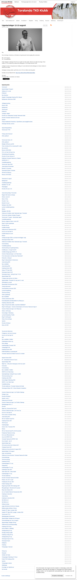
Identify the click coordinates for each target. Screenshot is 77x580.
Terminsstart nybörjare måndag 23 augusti (11, 215)
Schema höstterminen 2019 (8, 298)
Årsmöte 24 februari (6, 323)
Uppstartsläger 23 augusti (7, 89)
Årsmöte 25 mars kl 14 (7, 188)
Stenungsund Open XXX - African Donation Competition (14, 388)
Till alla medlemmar (6, 475)
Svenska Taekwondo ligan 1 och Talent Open (12, 253)
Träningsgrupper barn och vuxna (28, 1)
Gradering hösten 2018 (7, 349)
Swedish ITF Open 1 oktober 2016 (9, 510)
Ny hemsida (4, 569)
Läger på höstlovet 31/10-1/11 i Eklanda (10, 506)
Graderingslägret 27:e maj (7, 463)
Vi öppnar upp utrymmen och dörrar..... (10, 278)
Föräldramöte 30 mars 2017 (8, 481)
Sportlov (3, 119)
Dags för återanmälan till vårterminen (10, 260)
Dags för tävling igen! (6, 317)
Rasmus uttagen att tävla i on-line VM (10, 221)
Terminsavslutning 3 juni (7, 376)
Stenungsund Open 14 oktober (8, 170)
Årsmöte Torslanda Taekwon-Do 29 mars (11, 117)
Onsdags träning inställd (7, 532)
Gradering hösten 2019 (7, 268)
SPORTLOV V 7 (5, 160)
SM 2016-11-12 (5, 500)
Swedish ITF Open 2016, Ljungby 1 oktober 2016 (12, 512)
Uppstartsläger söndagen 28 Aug (9, 522)
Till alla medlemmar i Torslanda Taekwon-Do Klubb (13, 386)
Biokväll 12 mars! (5, 203)
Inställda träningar (6, 227)
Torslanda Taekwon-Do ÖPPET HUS (10, 439)
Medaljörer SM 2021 (6, 211)
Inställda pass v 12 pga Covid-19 (9, 249)
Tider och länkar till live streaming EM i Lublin (12, 146)
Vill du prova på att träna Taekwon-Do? (10, 445)
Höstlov (3, 209)
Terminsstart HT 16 (6, 514)
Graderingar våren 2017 (7, 469)
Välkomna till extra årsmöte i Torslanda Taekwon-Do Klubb (14, 455)
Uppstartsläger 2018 (6, 361)
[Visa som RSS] (51, 25)
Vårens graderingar (6, 294)
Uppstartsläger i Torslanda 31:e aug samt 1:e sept (13, 280)
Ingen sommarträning (6, 453)
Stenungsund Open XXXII (7, 239)
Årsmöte (4, 406)
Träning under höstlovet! (7, 133)
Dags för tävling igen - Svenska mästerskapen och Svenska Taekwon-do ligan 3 (19, 306)
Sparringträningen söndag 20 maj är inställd (11, 374)
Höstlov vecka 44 (5, 197)
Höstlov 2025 (5, 105)
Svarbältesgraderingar (6, 182)
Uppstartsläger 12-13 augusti (14, 25)
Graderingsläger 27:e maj (7, 467)
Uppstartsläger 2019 (6, 276)
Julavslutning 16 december (8, 166)
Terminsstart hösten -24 (7, 140)
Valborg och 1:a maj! (6, 91)
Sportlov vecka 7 (5, 398)
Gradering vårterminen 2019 (8, 302)
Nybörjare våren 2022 (6, 205)
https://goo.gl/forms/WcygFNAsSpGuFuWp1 (25, 72)
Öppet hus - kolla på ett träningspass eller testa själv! (13, 363)
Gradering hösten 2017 (7, 420)
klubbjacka (4, 542)
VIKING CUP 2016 (6, 555)
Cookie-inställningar (6, 575)
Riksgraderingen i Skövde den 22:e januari (11, 487)
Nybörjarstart (4, 107)
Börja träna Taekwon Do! (7, 489)
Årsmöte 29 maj (5, 225)
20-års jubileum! (5, 135)
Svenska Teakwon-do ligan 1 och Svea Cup (11, 410)
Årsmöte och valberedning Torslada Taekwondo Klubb (13, 115)
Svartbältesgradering (6, 162)
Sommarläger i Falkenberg (7, 312)
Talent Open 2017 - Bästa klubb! (9, 471)
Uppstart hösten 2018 (6, 357)
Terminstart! (4, 87)
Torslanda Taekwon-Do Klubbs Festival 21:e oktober (13, 353)
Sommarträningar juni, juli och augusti (10, 520)
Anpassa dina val (40, 575)
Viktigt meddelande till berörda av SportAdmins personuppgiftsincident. (17, 121)
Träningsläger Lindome (7, 563)
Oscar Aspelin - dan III (7, 441)
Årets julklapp (5, 343)
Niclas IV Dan (5, 199)
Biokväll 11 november (6, 168)
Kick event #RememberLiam (8, 435)
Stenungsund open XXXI (7, 272)
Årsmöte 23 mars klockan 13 (8, 156)
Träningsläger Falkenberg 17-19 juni (9, 557)
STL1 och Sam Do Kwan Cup (8, 152)
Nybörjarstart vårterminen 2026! (9, 99)
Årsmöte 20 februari (6, 396)
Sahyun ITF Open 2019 (7, 270)
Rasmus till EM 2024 (6, 150)
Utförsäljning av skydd (7, 282)
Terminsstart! (5, 109)
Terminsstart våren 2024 (7, 164)
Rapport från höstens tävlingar (8, 194)
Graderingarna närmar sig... (8, 341)
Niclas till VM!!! (5, 325)
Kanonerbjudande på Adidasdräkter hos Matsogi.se (13, 300)
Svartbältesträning (6, 384)
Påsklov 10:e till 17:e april (7, 479)
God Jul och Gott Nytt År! (7, 335)
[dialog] (55, 571)
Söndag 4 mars (5, 394)
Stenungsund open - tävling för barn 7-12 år (11, 274)
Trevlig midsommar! (6, 286)
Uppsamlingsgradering (7, 127)
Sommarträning (5, 243)
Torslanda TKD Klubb (7, 1)
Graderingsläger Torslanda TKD (8, 345)
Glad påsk (4, 553)
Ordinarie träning (5, 504)
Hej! (3, 337)
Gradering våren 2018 (6, 378)
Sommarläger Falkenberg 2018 (8, 380)
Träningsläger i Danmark (7, 546)
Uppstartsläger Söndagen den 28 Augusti (11, 518)
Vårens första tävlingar (7, 319)
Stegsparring (4, 465)
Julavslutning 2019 (6, 262)
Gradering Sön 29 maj (6, 526)
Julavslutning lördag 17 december (9, 192)
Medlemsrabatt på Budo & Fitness (9, 508)
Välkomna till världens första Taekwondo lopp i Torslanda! (14, 241)
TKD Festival (5, 422)
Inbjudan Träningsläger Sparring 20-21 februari (12, 97)
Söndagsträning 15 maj (7, 536)
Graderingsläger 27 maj (7, 473)
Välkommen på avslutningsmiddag (9, 524)
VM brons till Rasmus (6, 172)
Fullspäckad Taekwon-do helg (8, 433)
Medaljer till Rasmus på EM (8, 144)
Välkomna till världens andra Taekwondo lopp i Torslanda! (14, 213)
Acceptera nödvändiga (57, 575)
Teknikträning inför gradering (8, 154)
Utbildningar (4, 565)
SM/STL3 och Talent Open (7, 371)
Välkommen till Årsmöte (7, 400)
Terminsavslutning (6, 292)
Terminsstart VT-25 (6, 129)
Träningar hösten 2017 (7, 447)
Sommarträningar (5, 457)
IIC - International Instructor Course (9, 359)
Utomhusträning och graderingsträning (10, 247)
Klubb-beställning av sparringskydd (9, 351)
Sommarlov (4, 365)
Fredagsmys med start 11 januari (9, 333)
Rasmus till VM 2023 (6, 174)
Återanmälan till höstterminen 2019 (9, 284)
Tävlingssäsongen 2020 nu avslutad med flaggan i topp (14, 237)
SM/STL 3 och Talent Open (8, 382)
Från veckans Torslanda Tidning (9, 414)
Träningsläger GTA (6, 347)
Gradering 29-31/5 (6, 461)
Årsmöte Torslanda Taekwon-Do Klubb (10, 477)
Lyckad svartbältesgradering (8, 207)
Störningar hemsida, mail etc (8, 123)
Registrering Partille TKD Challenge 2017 (11, 485)
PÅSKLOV (4, 93)
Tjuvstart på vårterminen (7, 331)
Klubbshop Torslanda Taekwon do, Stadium (11, 158)
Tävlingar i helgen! (6, 113)
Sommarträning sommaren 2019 (9, 288)
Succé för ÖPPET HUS (7, 437)
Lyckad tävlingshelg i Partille (8, 315)
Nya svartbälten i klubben (7, 339)
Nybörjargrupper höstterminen (8, 516)
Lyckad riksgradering (6, 290)
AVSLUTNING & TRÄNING (8, 528)
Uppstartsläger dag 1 (6, 443)
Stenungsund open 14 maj (7, 538)
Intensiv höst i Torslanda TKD (8, 426)
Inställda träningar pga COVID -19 (9, 251)
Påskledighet (5, 186)
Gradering (4, 544)
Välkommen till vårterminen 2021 (9, 229)
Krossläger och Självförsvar (8, 567)
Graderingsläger (5, 424)
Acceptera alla (69, 575)
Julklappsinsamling (6, 103)
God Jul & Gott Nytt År (7, 412)
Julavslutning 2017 (6, 416)
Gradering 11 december (7, 494)
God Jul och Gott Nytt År (7, 231)
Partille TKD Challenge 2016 (8, 559)
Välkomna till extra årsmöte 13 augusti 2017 (11, 449)
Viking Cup (4, 551)
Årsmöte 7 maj (5, 201)
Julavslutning (5, 496)
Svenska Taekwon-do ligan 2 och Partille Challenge (13, 392)
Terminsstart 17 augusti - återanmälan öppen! (12, 217)
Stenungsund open (6, 540)
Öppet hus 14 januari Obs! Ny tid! (9, 408)
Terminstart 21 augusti (7, 178)
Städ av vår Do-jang (6, 310)
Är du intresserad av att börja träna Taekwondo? (12, 256)
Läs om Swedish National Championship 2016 (12, 492)
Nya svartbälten (5, 264)
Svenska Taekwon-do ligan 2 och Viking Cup (11, 308)
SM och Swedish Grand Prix (8, 418)
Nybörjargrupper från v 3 (7, 404)
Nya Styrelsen (5, 95)
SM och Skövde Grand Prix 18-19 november (11, 430)
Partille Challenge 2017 (7, 483)
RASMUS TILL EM (6, 184)
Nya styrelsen (5, 148)
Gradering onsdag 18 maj (7, 534)
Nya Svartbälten (5, 296)
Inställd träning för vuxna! (7, 233)
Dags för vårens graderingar (8, 223)
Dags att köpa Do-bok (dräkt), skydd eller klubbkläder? (14, 304)
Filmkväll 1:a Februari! (7, 258)
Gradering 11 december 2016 (8, 498)
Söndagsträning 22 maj (7, 530)
